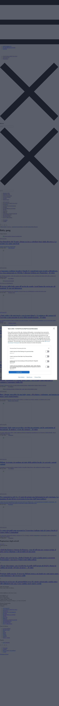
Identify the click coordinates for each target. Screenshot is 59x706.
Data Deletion (21, 377)
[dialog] (29, 353)
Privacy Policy (38, 377)
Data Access (29, 377)
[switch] (47, 351)
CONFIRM (19, 372)
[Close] (54, 328)
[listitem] (29, 348)
